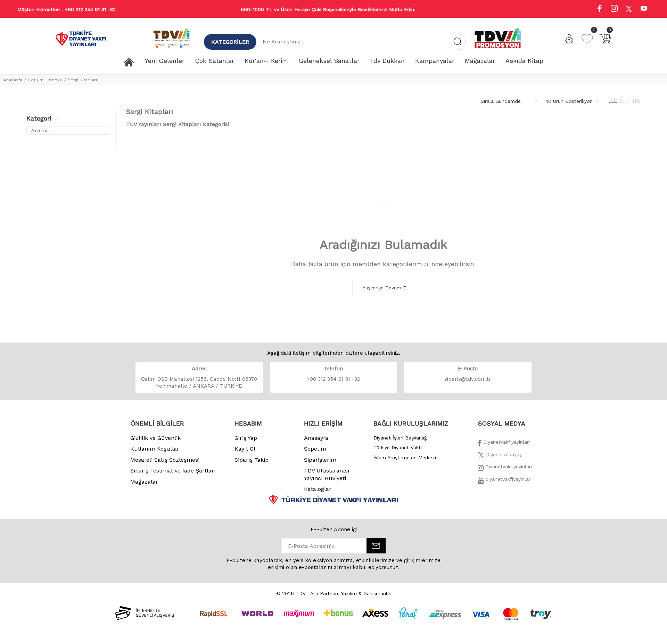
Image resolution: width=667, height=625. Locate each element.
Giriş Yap (245, 438)
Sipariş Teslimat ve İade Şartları (173, 470)
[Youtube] (644, 9)
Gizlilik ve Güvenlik (155, 438)
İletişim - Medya (45, 79)
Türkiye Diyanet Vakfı (397, 447)
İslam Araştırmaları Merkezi (404, 457)
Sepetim (315, 448)
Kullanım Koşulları (155, 448)
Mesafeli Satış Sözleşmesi (164, 460)
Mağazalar (144, 481)
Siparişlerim (320, 460)
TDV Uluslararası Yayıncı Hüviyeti (326, 474)
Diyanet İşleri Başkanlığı (400, 438)
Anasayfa (12, 79)
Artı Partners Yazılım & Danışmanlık (350, 593)
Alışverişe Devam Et (385, 287)
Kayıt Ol (244, 448)
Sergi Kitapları (82, 79)
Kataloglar (317, 489)
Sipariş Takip (251, 460)
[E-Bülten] (376, 545)
